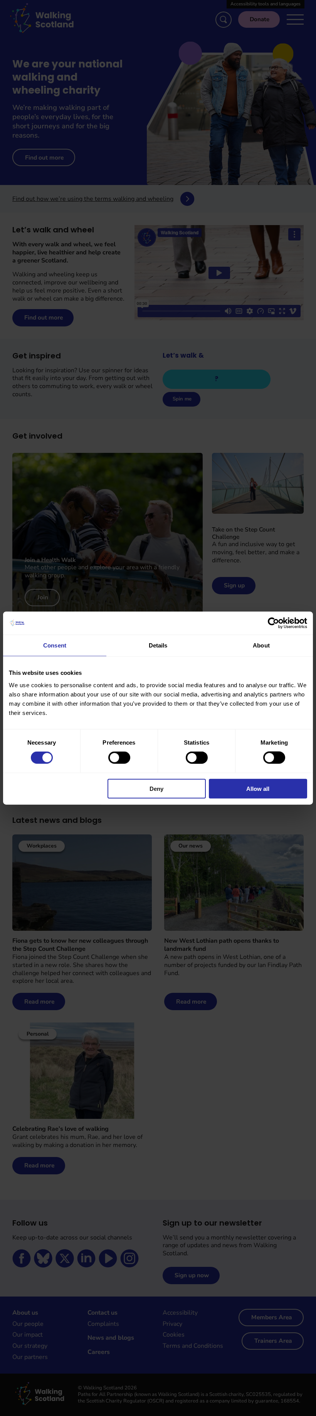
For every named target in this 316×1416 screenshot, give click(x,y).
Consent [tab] (54, 645)
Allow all (257, 788)
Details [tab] (158, 645)
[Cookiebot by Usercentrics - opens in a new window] (273, 623)
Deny (156, 788)
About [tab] (261, 645)
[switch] (119, 758)
